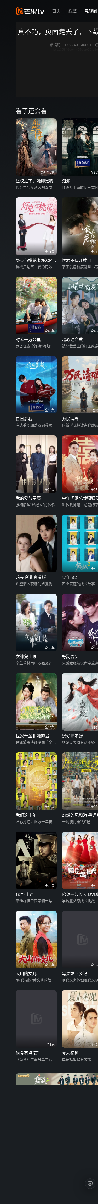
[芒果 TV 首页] (30, 11)
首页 (56, 11)
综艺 (72, 11)
